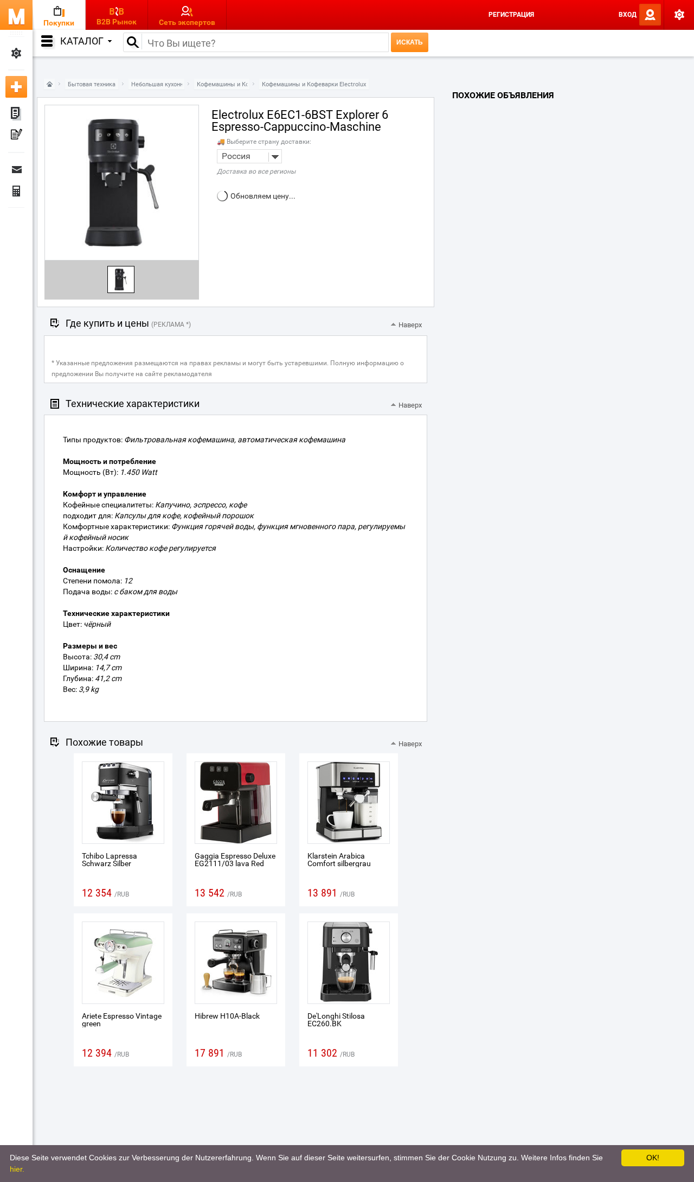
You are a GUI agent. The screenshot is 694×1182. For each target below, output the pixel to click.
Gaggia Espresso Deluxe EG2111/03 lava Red (235, 859)
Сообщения (16, 169)
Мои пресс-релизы (16, 136)
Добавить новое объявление (16, 87)
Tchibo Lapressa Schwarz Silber (109, 859)
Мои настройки (16, 53)
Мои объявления (16, 114)
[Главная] (49, 84)
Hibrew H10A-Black (227, 1016)
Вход (628, 14)
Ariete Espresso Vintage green (122, 1020)
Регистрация (511, 14)
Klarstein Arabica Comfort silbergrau (339, 859)
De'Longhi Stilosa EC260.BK (336, 1020)
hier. (17, 1169)
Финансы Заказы (16, 191)
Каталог (82, 41)
